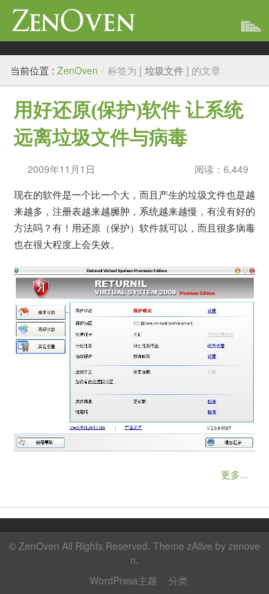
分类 (178, 580)
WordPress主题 (123, 580)
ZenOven (73, 20)
